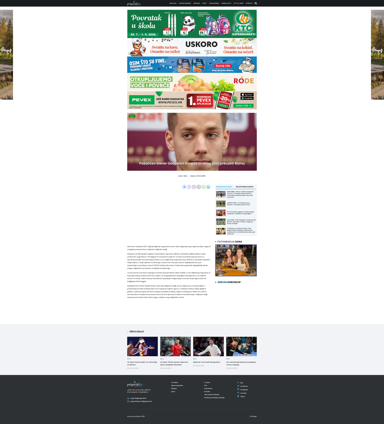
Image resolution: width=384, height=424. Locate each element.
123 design (253, 416)
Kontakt (207, 392)
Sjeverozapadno (185, 3)
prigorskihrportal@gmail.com (141, 401)
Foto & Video (239, 3)
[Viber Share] (194, 187)
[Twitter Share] (199, 187)
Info (205, 385)
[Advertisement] (169, 203)
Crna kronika (214, 3)
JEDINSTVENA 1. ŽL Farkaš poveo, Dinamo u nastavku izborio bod (238, 204)
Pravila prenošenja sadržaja (214, 398)
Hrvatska (173, 3)
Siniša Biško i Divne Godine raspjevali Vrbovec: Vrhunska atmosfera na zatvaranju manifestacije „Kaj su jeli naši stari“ (240, 194)
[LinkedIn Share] (208, 187)
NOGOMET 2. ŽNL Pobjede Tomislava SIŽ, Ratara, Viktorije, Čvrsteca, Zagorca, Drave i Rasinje (241, 222)
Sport (204, 3)
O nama (207, 382)
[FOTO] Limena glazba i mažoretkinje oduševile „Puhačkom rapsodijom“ (240, 213)
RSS (241, 383)
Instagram (244, 390)
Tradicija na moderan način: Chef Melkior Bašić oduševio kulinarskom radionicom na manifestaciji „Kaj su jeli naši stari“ (241, 231)
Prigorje (197, 3)
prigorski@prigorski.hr (138, 398)
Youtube (243, 393)
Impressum (208, 388)
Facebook (244, 386)
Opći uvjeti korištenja (211, 395)
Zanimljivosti (226, 3)
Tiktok (242, 397)
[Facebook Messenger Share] (184, 187)
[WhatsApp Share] (204, 187)
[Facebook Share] (189, 187)
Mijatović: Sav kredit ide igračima (206, 362)
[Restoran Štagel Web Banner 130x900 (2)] (6, 99)
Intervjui (249, 3)
